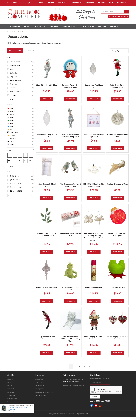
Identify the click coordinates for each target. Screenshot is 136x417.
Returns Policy (39, 385)
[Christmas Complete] (23, 13)
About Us (50, 3)
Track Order (11, 395)
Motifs (27, 26)
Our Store (10, 385)
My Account (11, 392)
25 (85, 366)
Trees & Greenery (70, 26)
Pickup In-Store (12, 398)
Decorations (88, 26)
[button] (121, 51)
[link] (91, 405)
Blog (41, 3)
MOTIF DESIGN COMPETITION (44, 392)
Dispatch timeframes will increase (73, 385)
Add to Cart (46, 99)
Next (90, 366)
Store (111, 3)
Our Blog (10, 382)
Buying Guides (76, 3)
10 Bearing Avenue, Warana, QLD (73, 379)
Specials (114, 26)
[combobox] (113, 11)
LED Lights (53, 26)
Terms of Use (39, 379)
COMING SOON (47, 148)
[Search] (126, 11)
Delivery (101, 3)
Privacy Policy (39, 382)
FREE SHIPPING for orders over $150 (19, 3)
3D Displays (15, 26)
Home (9, 32)
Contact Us (89, 3)
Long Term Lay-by (40, 395)
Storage (102, 26)
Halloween (40, 26)
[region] (20, 208)
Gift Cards (62, 3)
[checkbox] (20, 62)
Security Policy (39, 389)
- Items (118, 16)
